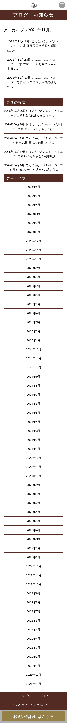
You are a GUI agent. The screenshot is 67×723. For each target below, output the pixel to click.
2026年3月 (33, 213)
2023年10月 (33, 475)
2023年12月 (33, 457)
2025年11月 (33, 249)
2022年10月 (33, 584)
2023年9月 (33, 485)
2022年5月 (33, 629)
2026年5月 (33, 195)
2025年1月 (33, 340)
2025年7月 (33, 286)
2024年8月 (33, 385)
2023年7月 (33, 503)
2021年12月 (33, 674)
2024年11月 (33, 358)
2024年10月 (33, 367)
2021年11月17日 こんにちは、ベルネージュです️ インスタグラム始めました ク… (33, 82)
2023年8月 (33, 493)
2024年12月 (33, 349)
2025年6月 (33, 295)
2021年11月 (33, 683)
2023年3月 (33, 539)
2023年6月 (33, 511)
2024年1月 (33, 448)
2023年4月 (33, 530)
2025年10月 (33, 259)
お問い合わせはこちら (33, 716)
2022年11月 (33, 575)
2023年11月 (33, 466)
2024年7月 (33, 394)
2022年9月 (33, 593)
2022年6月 (33, 620)
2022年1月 (33, 665)
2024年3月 (33, 430)
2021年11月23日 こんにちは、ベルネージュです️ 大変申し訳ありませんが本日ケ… (33, 64)
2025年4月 (33, 313)
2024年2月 (33, 439)
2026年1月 (33, 231)
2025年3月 (33, 322)
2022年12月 (33, 566)
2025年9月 (33, 268)
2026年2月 (33, 222)
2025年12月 (33, 241)
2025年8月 (33, 277)
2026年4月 (33, 204)
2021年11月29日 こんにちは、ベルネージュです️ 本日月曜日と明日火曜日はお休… (33, 45)
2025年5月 (33, 304)
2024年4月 (33, 421)
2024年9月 (33, 376)
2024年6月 (33, 403)
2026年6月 (33, 186)
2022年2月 (33, 656)
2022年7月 (33, 611)
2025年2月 (33, 331)
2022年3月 (33, 647)
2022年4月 (33, 638)
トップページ (27, 695)
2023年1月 (33, 557)
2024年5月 (33, 412)
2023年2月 (33, 548)
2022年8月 (33, 602)
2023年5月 (33, 521)
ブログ (44, 695)
